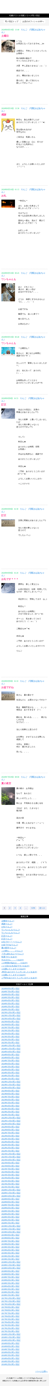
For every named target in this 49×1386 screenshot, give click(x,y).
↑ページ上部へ (41, 1371)
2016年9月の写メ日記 (10, 1343)
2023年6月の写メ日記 (10, 1100)
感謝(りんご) (6, 924)
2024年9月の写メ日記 (10, 1055)
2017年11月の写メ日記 (10, 1301)
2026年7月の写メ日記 (10, 992)
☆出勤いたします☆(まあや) (13, 969)
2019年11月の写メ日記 (10, 1229)
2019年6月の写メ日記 (10, 1244)
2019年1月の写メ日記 (10, 1259)
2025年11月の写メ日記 (10, 1016)
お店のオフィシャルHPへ (33, 21)
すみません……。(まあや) (12, 960)
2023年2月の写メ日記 (10, 1112)
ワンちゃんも (8, 279)
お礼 (3, 195)
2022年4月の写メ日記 (10, 1142)
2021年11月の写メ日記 (10, 1157)
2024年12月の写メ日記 (10, 1046)
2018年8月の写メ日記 (10, 1274)
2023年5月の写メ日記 (10, 1103)
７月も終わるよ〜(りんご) (12, 954)
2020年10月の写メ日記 (10, 1196)
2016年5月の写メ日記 (10, 1355)
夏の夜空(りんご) (8, 948)
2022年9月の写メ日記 (10, 1127)
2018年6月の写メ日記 (10, 1280)
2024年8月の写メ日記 (10, 1058)
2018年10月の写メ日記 (10, 1268)
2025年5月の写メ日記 (10, 1031)
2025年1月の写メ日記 (10, 1043)
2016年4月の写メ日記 (10, 1358)
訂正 (3, 404)
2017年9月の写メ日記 (10, 1307)
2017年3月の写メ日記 (10, 1325)
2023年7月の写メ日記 (10, 1097)
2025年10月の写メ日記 (10, 1019)
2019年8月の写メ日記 (10, 1238)
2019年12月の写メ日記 (10, 1226)
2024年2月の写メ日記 (10, 1076)
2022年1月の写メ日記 (10, 1151)
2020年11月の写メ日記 (10, 1193)
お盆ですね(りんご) (9, 945)
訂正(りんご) (6, 936)
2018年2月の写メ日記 (10, 1292)
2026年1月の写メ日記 (10, 1010)
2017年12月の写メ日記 (10, 1298)
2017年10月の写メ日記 (10, 1304)
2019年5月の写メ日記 (10, 1247)
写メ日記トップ (11, 21)
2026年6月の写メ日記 (10, 995)
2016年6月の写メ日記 (10, 1352)
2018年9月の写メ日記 (10, 1271)
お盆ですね (7, 687)
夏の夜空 (6, 783)
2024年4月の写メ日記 (10, 1070)
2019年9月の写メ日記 (10, 1235)
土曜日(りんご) (7, 921)
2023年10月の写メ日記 (10, 1088)
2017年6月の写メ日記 (10, 1316)
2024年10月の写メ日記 (10, 1052)
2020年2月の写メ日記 (10, 1220)
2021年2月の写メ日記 (10, 1184)
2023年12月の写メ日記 (10, 1082)
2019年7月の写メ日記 (10, 1241)
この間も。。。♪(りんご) (12, 951)
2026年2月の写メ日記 (10, 1007)
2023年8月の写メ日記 (10, 1094)
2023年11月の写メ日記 (10, 1085)
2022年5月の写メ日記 (10, 1139)
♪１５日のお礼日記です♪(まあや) (15, 966)
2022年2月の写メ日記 (10, 1148)
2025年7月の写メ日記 (10, 1028)
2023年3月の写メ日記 (10, 1109)
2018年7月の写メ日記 (10, 1277)
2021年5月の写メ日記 (10, 1175)
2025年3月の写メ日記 (10, 1037)
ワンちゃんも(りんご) (10, 930)
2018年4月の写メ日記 (10, 1286)
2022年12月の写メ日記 (10, 1118)
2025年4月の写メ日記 (10, 1034)
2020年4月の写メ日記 (10, 1214)
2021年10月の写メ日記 (10, 1160)
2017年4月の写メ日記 (10, 1322)
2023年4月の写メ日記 (10, 1106)
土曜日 (5, 36)
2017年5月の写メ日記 (10, 1319)
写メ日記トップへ (24, 7)
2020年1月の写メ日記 (10, 1223)
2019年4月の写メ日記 (10, 1250)
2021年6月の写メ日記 (10, 1172)
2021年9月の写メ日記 (10, 1163)
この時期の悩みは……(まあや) (14, 963)
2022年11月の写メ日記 (10, 1121)
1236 (33, 908)
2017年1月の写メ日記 (10, 1331)
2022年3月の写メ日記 (10, 1145)
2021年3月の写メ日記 (10, 1181)
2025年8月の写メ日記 (10, 1025)
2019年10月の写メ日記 (10, 1232)
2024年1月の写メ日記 (10, 1079)
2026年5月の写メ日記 (10, 998)
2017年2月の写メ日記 (10, 1328)
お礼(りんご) (6, 927)
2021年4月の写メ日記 (10, 1178)
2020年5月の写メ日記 (10, 1211)
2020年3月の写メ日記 (10, 1217)
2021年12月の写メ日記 (10, 1154)
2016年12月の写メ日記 (10, 1334)
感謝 (3, 114)
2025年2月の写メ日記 (10, 1040)
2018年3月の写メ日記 (10, 1289)
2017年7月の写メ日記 (10, 1313)
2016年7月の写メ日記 (10, 1349)
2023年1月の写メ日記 (10, 1115)
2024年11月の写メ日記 (10, 1049)
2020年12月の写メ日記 (10, 1190)
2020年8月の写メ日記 (10, 1202)
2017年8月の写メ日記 (10, 1310)
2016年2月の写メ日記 (10, 1364)
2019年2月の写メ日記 (10, 1256)
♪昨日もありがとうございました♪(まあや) (19, 972)
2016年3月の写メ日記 (10, 1361)
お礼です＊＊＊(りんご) (11, 942)
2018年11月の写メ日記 (10, 1265)
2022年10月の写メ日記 (10, 1124)
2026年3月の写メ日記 (10, 1004)
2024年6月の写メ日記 (10, 1064)
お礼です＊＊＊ (10, 579)
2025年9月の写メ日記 (10, 1022)
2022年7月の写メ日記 (10, 1133)
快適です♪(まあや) (9, 957)
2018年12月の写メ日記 (10, 1262)
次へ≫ (42, 908)
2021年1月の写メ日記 (10, 1187)
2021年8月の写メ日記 (10, 1166)
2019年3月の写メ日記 (10, 1253)
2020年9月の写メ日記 (10, 1199)
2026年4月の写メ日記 (10, 1000)
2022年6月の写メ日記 (10, 1136)
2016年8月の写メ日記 (10, 1346)
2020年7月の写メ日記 (10, 1205)
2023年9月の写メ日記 (10, 1091)
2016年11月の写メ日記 (10, 1337)
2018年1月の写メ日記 (10, 1295)
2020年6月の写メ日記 (10, 1208)
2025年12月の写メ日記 (10, 1013)
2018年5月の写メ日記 (10, 1283)
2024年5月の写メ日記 (10, 1067)
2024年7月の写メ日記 (10, 1061)
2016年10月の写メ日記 (10, 1340)
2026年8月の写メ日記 (10, 989)
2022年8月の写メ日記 (10, 1130)
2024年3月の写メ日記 (10, 1073)
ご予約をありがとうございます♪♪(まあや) (19, 978)
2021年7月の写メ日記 (10, 1169)
